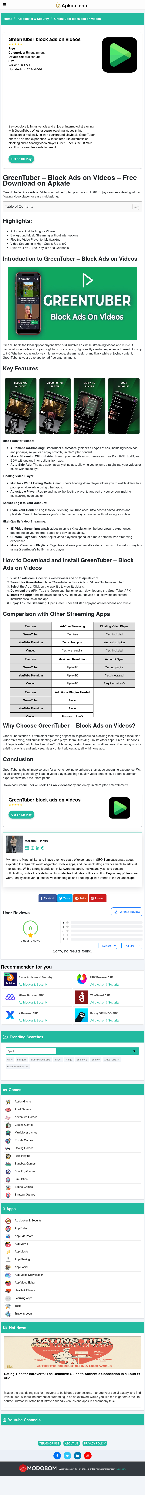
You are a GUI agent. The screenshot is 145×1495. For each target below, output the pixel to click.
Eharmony (82, 1059)
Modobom (121, 1468)
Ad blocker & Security (33, 18)
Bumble (96, 1059)
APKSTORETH (112, 1059)
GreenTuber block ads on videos (77, 18)
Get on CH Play (21, 159)
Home (8, 18)
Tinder (58, 1059)
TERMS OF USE (49, 1443)
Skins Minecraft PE (40, 1059)
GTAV (10, 1059)
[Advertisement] (52, 97)
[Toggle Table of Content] (134, 207)
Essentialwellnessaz (17, 1066)
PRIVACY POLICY (95, 1443)
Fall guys (21, 1059)
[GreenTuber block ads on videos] (119, 73)
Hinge (69, 1059)
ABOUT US (71, 1443)
